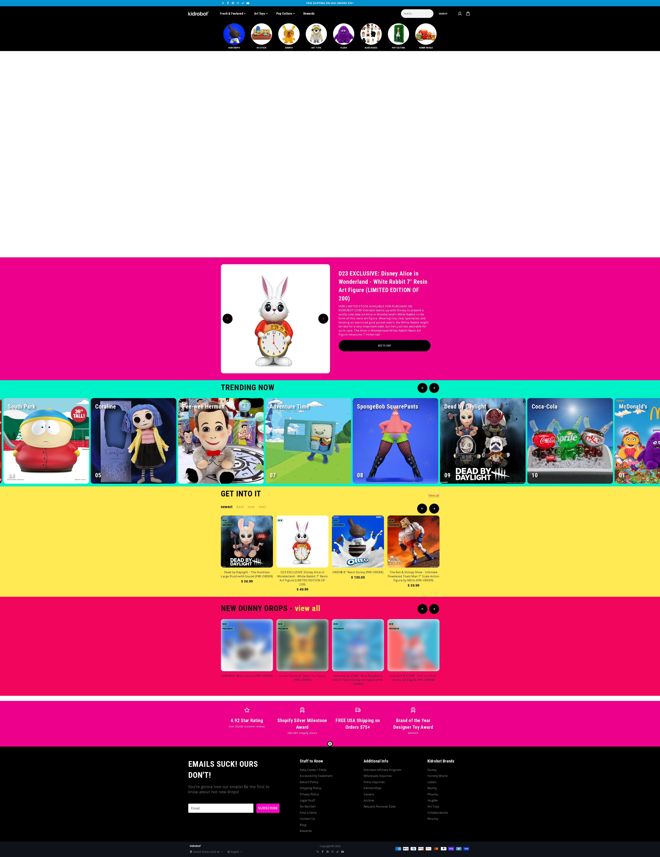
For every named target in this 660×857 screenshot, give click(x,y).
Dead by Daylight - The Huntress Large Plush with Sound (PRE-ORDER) (247, 574)
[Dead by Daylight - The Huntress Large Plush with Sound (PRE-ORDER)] (247, 541)
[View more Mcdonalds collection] (330, 154)
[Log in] (459, 13)
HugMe (432, 800)
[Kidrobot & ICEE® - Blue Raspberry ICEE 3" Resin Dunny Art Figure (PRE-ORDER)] (358, 645)
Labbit (431, 782)
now (251, 507)
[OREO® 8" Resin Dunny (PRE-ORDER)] (358, 541)
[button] (443, 13)
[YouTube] (248, 3)
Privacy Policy (309, 794)
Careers (369, 794)
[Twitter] (223, 3)
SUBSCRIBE (268, 808)
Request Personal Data (379, 806)
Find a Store (308, 813)
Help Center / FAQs (313, 770)
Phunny (432, 794)
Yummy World (437, 776)
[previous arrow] (637, 245)
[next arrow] (648, 245)
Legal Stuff (307, 800)
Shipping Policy (310, 788)
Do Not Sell (308, 806)
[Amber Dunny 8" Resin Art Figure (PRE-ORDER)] (302, 645)
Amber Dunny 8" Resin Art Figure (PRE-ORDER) (302, 678)
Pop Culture (284, 13)
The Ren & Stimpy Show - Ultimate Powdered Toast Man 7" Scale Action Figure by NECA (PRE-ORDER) (413, 576)
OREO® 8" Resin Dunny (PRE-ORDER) (357, 572)
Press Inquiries (374, 782)
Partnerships (373, 788)
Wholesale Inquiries (378, 776)
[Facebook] (228, 3)
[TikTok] (243, 3)
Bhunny (432, 819)
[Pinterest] (233, 3)
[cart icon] (468, 13)
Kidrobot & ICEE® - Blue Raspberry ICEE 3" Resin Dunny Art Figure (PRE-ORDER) (357, 680)
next (262, 507)
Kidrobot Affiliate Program (382, 770)
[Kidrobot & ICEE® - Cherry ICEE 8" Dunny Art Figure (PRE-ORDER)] (413, 645)
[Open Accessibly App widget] (330, 743)
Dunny (432, 770)
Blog (303, 825)
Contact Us (307, 819)
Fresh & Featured (231, 13)
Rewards (309, 13)
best (240, 507)
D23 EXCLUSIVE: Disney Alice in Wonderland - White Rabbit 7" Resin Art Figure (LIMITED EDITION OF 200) (383, 286)
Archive (369, 800)
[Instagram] (238, 3)
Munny (432, 788)
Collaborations (437, 813)
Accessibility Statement (316, 776)
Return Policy (309, 782)
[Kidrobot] (198, 13)
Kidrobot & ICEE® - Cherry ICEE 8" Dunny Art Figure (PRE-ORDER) (413, 678)
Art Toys (259, 13)
